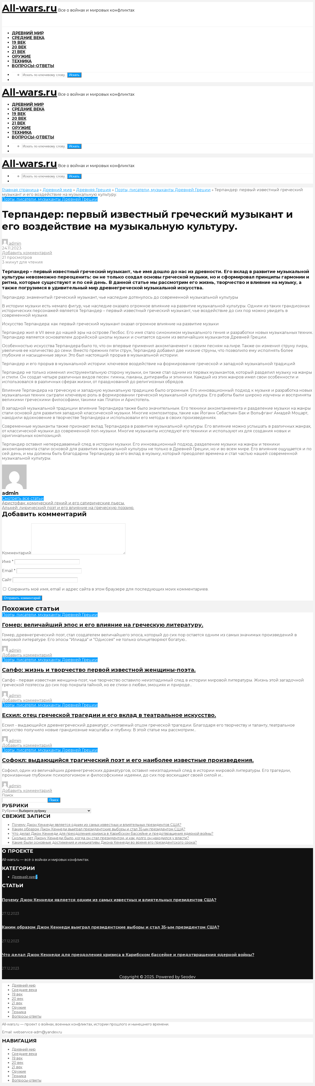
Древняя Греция (93, 189)
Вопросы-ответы (33, 65)
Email (9, 570)
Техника (22, 61)
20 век (19, 47)
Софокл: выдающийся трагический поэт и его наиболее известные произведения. (128, 760)
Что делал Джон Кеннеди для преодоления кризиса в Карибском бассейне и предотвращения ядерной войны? (112, 833)
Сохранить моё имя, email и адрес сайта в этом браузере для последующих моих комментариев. (108, 589)
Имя (8, 561)
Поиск (7, 795)
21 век (18, 51)
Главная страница (20, 189)
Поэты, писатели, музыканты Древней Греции (163, 189)
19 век (19, 42)
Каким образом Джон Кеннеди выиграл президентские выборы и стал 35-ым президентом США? (98, 829)
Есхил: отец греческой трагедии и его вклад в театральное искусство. (109, 715)
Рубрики (10, 810)
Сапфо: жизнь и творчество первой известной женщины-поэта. (99, 670)
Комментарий (16, 553)
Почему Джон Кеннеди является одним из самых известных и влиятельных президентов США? (96, 824)
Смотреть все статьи (23, 498)
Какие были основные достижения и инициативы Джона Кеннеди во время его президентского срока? (104, 842)
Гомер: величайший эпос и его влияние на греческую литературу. (102, 624)
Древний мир (28, 33)
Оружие (21, 56)
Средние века (28, 37)
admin (14, 243)
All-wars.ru (29, 8)
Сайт (7, 579)
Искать (74, 75)
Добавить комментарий (27, 252)
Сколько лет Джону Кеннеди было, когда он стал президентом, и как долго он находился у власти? (100, 838)
